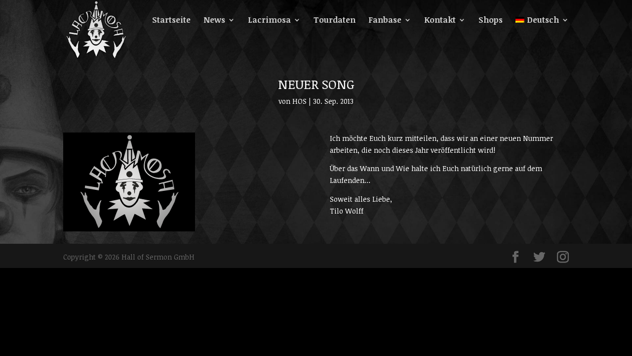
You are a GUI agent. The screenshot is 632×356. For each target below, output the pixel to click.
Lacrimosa (269, 20)
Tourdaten (335, 20)
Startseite (171, 20)
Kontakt (440, 20)
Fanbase (384, 20)
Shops (490, 20)
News (214, 20)
